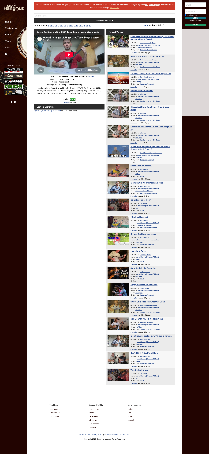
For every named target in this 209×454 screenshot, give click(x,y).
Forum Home (54, 409)
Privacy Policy (97, 434)
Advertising (93, 420)
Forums (9, 21)
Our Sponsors (94, 424)
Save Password (191, 15)
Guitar (130, 416)
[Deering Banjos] (13, 87)
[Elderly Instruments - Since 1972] (13, 75)
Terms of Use (84, 434)
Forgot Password (195, 21)
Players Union (94, 409)
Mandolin (131, 420)
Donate (92, 413)
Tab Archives (54, 416)
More (7, 47)
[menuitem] (13, 22)
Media (8, 41)
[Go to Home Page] (14, 7)
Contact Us (93, 427)
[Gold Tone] (13, 92)
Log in (146, 25)
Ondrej (91, 76)
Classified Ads (54, 413)
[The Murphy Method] (13, 70)
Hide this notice (114, 8)
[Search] (5, 54)
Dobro (130, 409)
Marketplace (11, 28)
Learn (8, 34)
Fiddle (130, 413)
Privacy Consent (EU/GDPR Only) (117, 434)
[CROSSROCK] (13, 81)
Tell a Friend (93, 416)
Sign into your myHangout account (47, 111)
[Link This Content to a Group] (72, 99)
